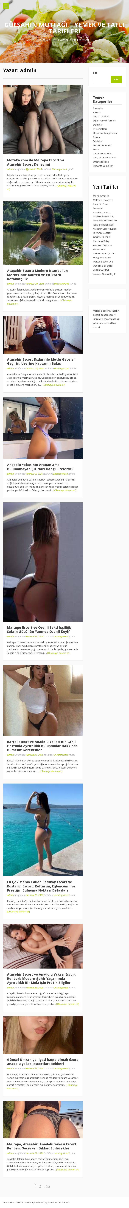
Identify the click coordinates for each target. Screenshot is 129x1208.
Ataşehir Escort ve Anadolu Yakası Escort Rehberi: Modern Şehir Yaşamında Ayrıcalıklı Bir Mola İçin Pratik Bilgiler (41, 978)
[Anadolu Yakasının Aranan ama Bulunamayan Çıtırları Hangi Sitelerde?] (43, 428)
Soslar (96, 149)
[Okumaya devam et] (54, 384)
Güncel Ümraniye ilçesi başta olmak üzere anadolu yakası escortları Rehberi (43, 1062)
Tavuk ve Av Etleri (102, 153)
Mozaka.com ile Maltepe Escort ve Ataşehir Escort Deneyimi (35, 162)
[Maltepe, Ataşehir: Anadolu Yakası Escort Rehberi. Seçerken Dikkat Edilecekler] (43, 1119)
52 (48, 1186)
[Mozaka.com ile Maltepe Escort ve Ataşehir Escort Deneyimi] (43, 119)
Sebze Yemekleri (102, 145)
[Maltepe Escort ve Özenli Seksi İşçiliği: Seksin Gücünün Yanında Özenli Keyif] (43, 562)
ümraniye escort (102, 318)
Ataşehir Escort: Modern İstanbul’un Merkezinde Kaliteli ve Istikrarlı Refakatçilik (37, 275)
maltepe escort (101, 310)
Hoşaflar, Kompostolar (105, 132)
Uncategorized (59, 169)
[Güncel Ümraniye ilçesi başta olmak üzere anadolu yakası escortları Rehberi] (43, 1035)
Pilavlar (97, 137)
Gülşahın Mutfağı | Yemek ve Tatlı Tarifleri (64, 27)
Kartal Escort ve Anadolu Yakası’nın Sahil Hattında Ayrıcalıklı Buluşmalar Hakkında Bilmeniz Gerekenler (42, 746)
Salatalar (97, 141)
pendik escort (108, 314)
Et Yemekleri (100, 128)
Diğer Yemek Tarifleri (104, 120)
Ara (95, 73)
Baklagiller (98, 108)
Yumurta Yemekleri (103, 165)
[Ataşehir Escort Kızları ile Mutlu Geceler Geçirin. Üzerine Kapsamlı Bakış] (43, 335)
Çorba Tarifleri (101, 116)
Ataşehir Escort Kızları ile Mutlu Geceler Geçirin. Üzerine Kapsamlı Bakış (41, 361)
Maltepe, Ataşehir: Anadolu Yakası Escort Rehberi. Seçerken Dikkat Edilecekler (41, 1146)
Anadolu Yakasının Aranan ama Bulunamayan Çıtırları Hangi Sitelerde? (40, 467)
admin (10, 169)
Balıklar (97, 112)
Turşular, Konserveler (104, 157)
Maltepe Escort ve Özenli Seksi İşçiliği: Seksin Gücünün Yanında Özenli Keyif (39, 630)
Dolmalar (98, 124)
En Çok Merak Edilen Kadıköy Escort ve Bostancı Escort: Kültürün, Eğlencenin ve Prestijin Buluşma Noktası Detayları (41, 886)
